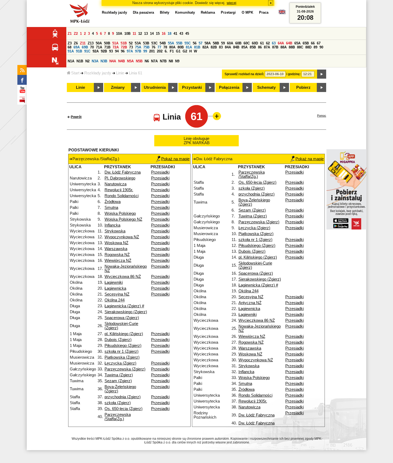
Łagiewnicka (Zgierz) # (124, 306)
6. (166, 51)
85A (244, 47)
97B (138, 51)
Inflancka (112, 225)
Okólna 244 (115, 300)
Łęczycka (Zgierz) (120, 363)
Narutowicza (115, 184)
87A (267, 47)
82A (205, 47)
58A (208, 43)
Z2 (76, 34)
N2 (87, 61)
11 (134, 34)
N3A (95, 61)
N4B (121, 61)
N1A (71, 61)
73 (131, 47)
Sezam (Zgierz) (118, 381)
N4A (112, 61)
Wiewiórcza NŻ (118, 260)
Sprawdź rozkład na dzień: (244, 74)
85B (253, 47)
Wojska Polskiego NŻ (123, 219)
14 (152, 34)
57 (200, 43)
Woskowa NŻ (116, 243)
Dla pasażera (143, 12)
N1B (79, 61)
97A (130, 51)
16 (163, 34)
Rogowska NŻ (117, 254)
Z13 (91, 43)
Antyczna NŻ (249, 303)
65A (297, 43)
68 (69, 47)
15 (158, 34)
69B (85, 47)
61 (262, 43)
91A (71, 51)
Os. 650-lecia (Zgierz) (123, 409)
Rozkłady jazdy (97, 73)
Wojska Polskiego (120, 213)
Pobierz (303, 87)
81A (189, 47)
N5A (130, 61)
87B (275, 47)
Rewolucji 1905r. (119, 190)
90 (321, 47)
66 (313, 43)
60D (255, 43)
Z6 (76, 43)
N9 (177, 61)
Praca (263, 12)
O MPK (247, 12)
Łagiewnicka (115, 288)
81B (197, 47)
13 (146, 34)
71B (107, 47)
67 (319, 43)
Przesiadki (160, 172)
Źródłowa (113, 202)
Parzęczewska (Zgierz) (125, 369)
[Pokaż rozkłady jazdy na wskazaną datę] (321, 74)
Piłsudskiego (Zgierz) (123, 345)
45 (187, 34)
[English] (282, 13)
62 (268, 43)
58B (216, 43)
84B (236, 47)
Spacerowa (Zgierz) (122, 318)
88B (292, 47)
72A (116, 47)
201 (152, 51)
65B (306, 43)
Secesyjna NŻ (117, 294)
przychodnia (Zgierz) (123, 397)
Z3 (70, 43)
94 (117, 51)
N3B (104, 61)
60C (247, 43)
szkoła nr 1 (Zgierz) (121, 351)
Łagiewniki (114, 282)
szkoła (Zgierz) (118, 403)
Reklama (208, 12)
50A (99, 43)
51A (115, 43)
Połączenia (229, 87)
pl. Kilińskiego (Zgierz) (124, 334)
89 (315, 47)
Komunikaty (185, 12)
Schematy (266, 87)
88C (300, 47)
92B (104, 51)
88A (283, 47)
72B (124, 47)
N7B (163, 61)
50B (107, 43)
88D (308, 47)
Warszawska (116, 249)
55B (179, 43)
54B (163, 43)
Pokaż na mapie (175, 159)
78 (165, 47)
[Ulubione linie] (215, 116)
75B (146, 47)
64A (281, 43)
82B (214, 47)
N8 (171, 61)
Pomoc (321, 115)
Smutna (111, 207)
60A (230, 43)
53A (138, 43)
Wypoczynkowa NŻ (122, 237)
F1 (172, 51)
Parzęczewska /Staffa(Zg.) (118, 416)
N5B (139, 61)
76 (153, 47)
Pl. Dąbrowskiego (120, 178)
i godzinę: (293, 74)
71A (99, 47)
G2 (185, 51)
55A (171, 43)
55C (187, 43)
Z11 (83, 43)
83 (221, 47)
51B (124, 43)
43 (181, 34)
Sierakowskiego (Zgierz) (126, 312)
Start (75, 73)
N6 (147, 61)
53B (146, 43)
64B (289, 43)
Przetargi (228, 12)
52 (131, 43)
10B (127, 34)
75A (138, 47)
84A (228, 47)
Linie (120, 73)
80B (181, 47)
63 (274, 43)
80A (172, 47)
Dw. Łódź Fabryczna (123, 172)
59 (223, 43)
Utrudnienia (155, 87)
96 (123, 51)
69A (77, 47)
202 (160, 51)
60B (238, 43)
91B (79, 51)
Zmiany (118, 87)
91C (87, 51)
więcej (231, 3)
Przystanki (192, 87)
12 (140, 34)
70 (92, 47)
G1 (178, 51)
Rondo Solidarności (121, 196)
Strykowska (115, 231)
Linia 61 (135, 73)
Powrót (76, 117)
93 (111, 51)
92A (96, 51)
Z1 (70, 34)
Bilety (164, 12)
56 (194, 43)
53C (154, 43)
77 (159, 47)
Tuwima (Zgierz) (119, 375)
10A (119, 34)
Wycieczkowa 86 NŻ (123, 276)
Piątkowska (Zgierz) (122, 357)
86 (260, 47)
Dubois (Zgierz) (118, 340)
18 (169, 34)
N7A (154, 61)
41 (175, 34)
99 (145, 51)
